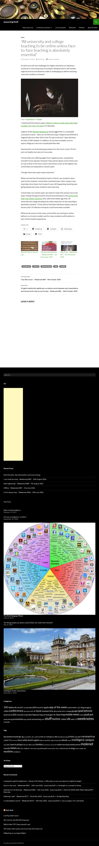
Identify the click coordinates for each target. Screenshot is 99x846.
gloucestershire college (62, 711)
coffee (6, 711)
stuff (48, 719)
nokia (82, 715)
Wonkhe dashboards (40, 131)
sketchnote (64, 748)
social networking (34, 719)
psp (25, 719)
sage (55, 266)
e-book (37, 710)
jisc (15, 714)
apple (46, 707)
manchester (46, 744)
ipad (80, 710)
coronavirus (26, 266)
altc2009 (33, 707)
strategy (71, 748)
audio (78, 707)
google (74, 711)
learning (32, 714)
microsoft (53, 744)
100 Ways (82, 27)
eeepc (69, 740)
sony (42, 719)
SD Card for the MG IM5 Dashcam (16, 820)
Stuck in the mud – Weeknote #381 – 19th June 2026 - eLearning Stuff (30, 785)
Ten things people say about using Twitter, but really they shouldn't (28, 623)
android (36, 737)
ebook (64, 740)
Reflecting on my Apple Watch (15, 833)
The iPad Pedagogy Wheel (13, 616)
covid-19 (36, 266)
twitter (56, 719)
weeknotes (85, 718)
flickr (51, 711)
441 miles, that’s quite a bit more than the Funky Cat (23, 829)
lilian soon (32, 745)
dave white (22, 740)
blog (82, 707)
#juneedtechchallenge (12, 737)
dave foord (14, 740)
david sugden (34, 740)
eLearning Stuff (11, 21)
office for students (23, 748)
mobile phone (74, 744)
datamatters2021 (29, 711)
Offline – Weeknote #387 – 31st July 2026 (19, 488)
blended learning (63, 737)
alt (15, 707)
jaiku (8, 745)
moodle (7, 748)
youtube (7, 722)
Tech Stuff (9, 810)
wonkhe (63, 266)
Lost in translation (60, 27)
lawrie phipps (16, 744)
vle (68, 719)
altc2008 (26, 707)
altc (33, 737)
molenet (87, 744)
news (22, 37)
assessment (72, 707)
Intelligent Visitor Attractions (15, 691)
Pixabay (39, 119)
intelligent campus (83, 739)
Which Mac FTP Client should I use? (17, 824)
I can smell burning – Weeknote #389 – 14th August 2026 (25, 479)
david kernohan (46, 266)
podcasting (8, 719)
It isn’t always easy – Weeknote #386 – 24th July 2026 (23, 492)
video (63, 719)
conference (16, 710)
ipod (5, 744)
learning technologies (44, 715)
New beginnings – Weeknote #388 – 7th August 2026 (23, 484)
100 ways (9, 707)
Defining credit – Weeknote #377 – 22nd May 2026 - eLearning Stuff (29, 796)
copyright (77, 737)
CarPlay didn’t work (11, 816)
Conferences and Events (43, 27)
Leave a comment (53, 59)
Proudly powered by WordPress (14, 843)
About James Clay (28, 27)
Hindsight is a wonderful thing (69, 785)
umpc (82, 748)
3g (22, 737)
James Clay (41, 59)
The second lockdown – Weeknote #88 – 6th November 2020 (49, 254)
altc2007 (20, 707)
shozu (58, 748)
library (25, 745)
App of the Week (92, 27)
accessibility (27, 737)
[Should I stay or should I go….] (29, 246)
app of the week (58, 707)
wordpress (17, 752)
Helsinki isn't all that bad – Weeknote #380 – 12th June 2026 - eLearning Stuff (32, 790)
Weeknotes (72, 27)
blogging (88, 707)
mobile (69, 714)
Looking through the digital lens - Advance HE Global (23, 781)
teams (77, 748)
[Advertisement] (13, 424)
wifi (85, 748)
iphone (88, 710)
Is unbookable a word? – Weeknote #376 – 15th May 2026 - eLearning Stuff (32, 801)
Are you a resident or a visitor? (15, 517)
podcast (88, 714)
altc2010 (40, 708)
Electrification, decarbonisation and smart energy (22, 475)
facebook (45, 711)
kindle (26, 715)
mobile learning (63, 744)
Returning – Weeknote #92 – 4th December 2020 (68, 254)
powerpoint (43, 748)
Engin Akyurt (30, 119)
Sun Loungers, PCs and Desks (73, 801)
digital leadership (56, 740)
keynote (20, 715)
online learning (34, 748)
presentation (17, 719)
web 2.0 (74, 719)
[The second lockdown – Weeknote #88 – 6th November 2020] (49, 246)
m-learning (59, 714)
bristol (71, 736)
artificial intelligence (46, 737)
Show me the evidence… (12, 510)
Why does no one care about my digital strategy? (64, 781)
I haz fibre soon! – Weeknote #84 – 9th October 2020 (41, 278)
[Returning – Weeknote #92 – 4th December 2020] (69, 246)
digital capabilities (45, 740)
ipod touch (8, 714)
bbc (56, 737)
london (39, 744)
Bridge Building (63, 796)
